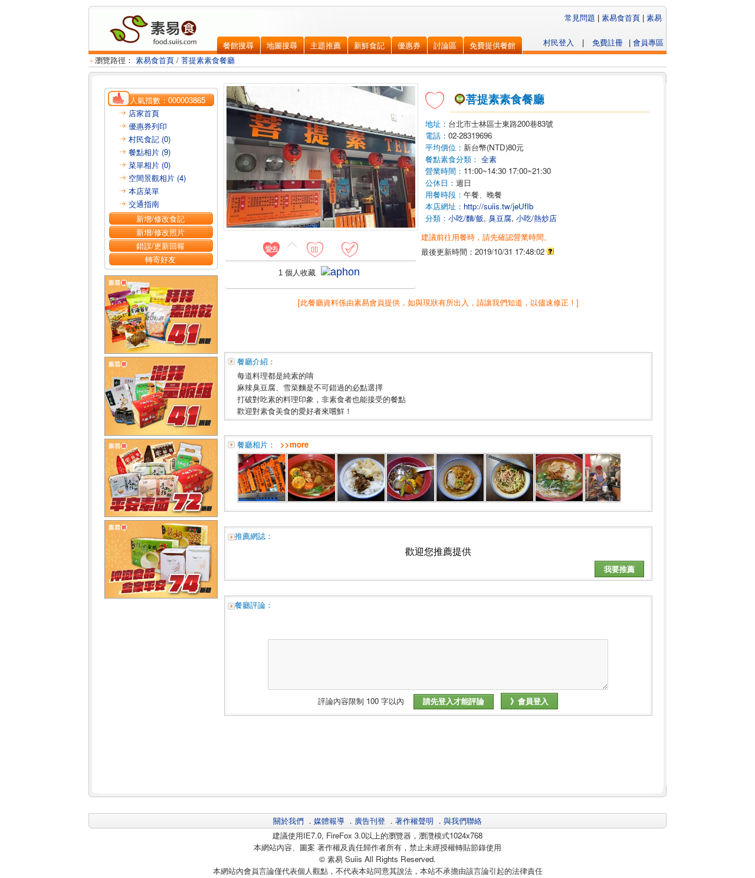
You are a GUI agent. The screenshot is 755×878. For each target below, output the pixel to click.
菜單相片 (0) (149, 164)
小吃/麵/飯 (466, 217)
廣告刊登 (369, 820)
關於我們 (288, 820)
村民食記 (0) (149, 138)
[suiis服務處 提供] (262, 498)
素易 (654, 17)
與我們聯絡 (463, 820)
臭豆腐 (499, 217)
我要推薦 (619, 568)
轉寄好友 (160, 259)
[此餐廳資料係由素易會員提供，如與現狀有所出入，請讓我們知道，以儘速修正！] (438, 302)
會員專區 (648, 42)
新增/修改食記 (160, 218)
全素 (489, 159)
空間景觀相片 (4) (157, 177)
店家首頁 (144, 113)
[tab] (276, 249)
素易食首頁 (621, 17)
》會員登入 (529, 700)
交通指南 (144, 203)
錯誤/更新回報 (160, 245)
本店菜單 (144, 190)
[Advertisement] (438, 759)
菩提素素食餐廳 (208, 59)
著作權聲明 (414, 820)
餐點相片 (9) (149, 151)
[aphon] (340, 272)
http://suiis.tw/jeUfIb (498, 206)
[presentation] (271, 249)
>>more (294, 444)
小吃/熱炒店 (536, 217)
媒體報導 (329, 820)
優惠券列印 (148, 125)
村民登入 (558, 42)
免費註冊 (607, 42)
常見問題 (579, 17)
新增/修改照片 (160, 232)
